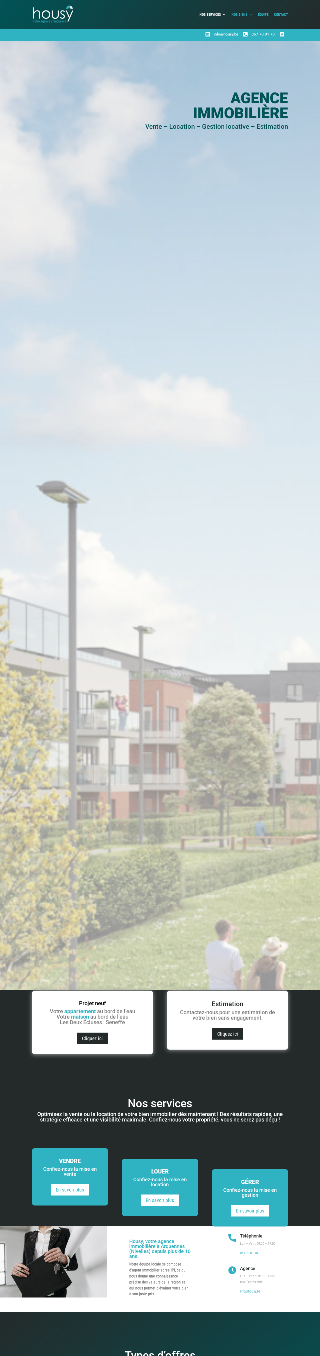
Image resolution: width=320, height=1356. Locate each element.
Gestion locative (225, 126)
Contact (281, 14)
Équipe (263, 14)
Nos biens (240, 14)
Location (182, 126)
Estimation (272, 126)
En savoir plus (70, 1188)
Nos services (210, 14)
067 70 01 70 (263, 34)
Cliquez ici (92, 1041)
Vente (153, 126)
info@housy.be (226, 34)
